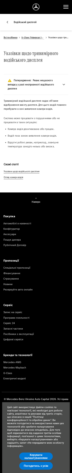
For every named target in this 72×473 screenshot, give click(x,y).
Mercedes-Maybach (14, 367)
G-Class (7, 373)
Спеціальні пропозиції (16, 267)
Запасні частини (13, 328)
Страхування (11, 278)
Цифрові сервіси (13, 339)
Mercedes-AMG (12, 362)
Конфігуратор (11, 228)
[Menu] (66, 7)
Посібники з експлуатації (18, 334)
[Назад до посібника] (9, 22)
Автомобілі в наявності (17, 223)
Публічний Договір (14, 245)
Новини (8, 284)
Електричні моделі (14, 378)
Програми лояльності (16, 317)
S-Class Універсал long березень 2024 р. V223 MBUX (32, 37)
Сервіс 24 (9, 323)
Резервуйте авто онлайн (18, 289)
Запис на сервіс (12, 312)
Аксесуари (9, 234)
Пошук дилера (12, 239)
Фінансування (11, 273)
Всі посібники (11, 37)
